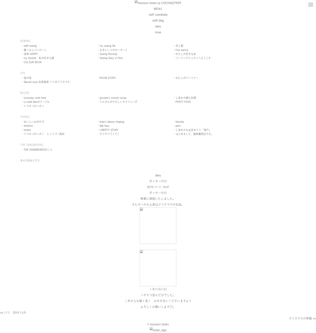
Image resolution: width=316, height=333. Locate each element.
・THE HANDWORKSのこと (37, 149)
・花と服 (178, 45)
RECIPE (24, 92)
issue (158, 32)
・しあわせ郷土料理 (184, 97)
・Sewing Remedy (107, 54)
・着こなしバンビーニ (33, 50)
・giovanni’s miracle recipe (112, 97)
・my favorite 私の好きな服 (37, 58)
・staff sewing (29, 45)
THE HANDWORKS (32, 144)
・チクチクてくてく (108, 134)
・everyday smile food (33, 97)
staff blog (158, 20)
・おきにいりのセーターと (112, 50)
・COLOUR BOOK (31, 62)
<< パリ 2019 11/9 (13, 312)
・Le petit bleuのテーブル (35, 101)
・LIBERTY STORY (107, 130)
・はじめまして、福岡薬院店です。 (193, 134)
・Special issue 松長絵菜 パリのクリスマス (45, 82)
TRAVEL (25, 116)
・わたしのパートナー (185, 77)
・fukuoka (178, 121)
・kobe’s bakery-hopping (110, 121)
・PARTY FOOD (182, 101)
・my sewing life (106, 45)
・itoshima (27, 125)
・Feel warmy (180, 50)
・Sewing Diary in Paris (110, 58)
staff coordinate (158, 14)
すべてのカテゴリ (30, 160)
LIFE (22, 73)
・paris (177, 125)
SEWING (25, 40)
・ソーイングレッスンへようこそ (192, 58)
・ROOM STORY (106, 77)
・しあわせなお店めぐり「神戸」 (192, 130)
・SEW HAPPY (29, 54)
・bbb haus (103, 125)
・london (26, 130)
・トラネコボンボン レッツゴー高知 (42, 134)
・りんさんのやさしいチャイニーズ (117, 101)
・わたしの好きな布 (184, 54)
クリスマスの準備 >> (302, 318)
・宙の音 (26, 77)
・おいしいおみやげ (32, 121)
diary (158, 26)
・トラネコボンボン (32, 106)
